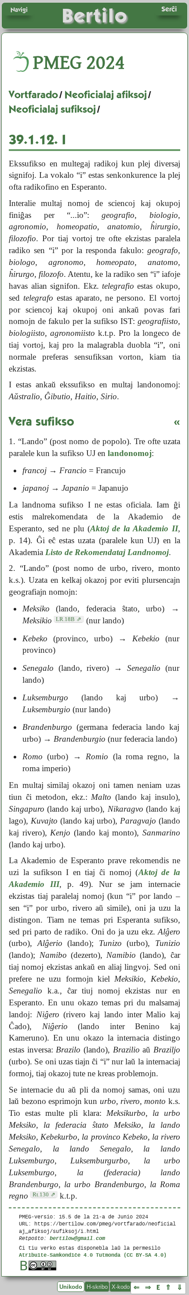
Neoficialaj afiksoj (106, 94)
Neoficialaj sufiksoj (52, 109)
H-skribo (97, 1287)
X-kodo (121, 1287)
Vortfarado (33, 94)
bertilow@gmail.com (77, 1238)
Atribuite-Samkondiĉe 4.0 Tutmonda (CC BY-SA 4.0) (93, 1254)
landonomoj (130, 453)
